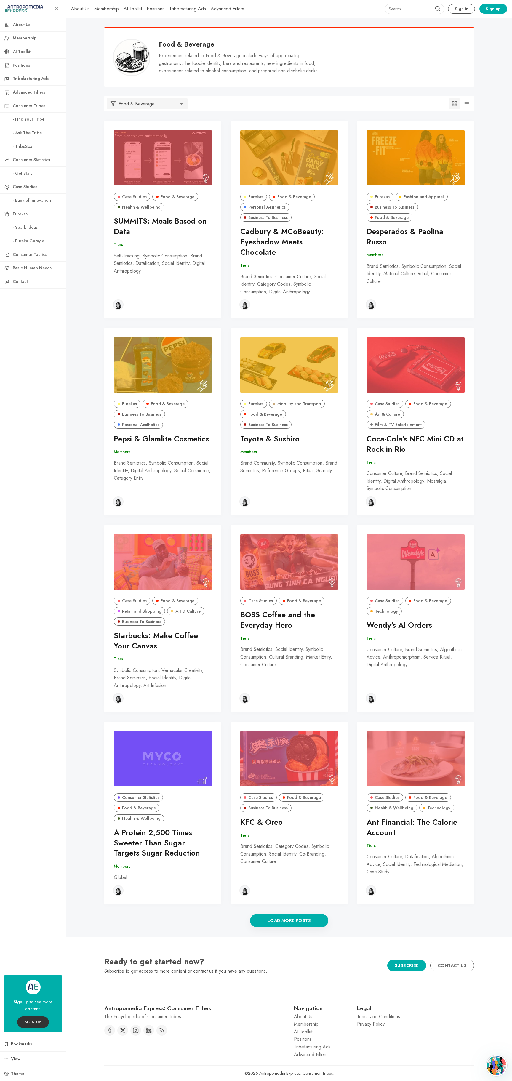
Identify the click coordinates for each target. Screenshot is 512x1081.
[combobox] (414, 9)
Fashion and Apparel (424, 197)
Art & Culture (387, 414)
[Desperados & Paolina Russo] (416, 157)
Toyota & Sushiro (270, 438)
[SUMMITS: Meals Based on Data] (163, 157)
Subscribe (407, 965)
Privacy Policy (371, 1024)
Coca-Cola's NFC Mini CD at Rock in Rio (415, 444)
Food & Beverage (177, 197)
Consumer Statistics (140, 797)
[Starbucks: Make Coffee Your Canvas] (163, 562)
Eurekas (255, 197)
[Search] (437, 8)
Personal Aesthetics (267, 207)
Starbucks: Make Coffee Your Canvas (156, 640)
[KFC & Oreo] (289, 758)
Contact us (452, 965)
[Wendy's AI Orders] (416, 562)
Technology (386, 611)
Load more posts (289, 920)
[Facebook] (109, 1030)
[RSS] (161, 1030)
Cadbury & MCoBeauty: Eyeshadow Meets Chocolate (282, 242)
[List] (466, 103)
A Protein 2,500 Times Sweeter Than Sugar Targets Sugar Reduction (157, 843)
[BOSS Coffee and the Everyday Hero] (289, 562)
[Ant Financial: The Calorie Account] (416, 758)
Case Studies (134, 197)
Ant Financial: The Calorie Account (412, 827)
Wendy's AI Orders (399, 625)
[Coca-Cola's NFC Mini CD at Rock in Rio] (416, 365)
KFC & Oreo (261, 822)
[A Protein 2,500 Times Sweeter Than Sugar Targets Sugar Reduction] (163, 758)
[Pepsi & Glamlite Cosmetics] (163, 365)
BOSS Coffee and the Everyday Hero (277, 620)
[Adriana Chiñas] (118, 304)
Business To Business (268, 217)
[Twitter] (122, 1030)
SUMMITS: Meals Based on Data (160, 226)
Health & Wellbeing (141, 207)
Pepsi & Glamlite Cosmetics (161, 438)
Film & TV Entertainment (398, 424)
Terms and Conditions (378, 1016)
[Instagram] (135, 1030)
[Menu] (56, 9)
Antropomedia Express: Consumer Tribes (296, 1073)
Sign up (493, 9)
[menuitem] (80, 9)
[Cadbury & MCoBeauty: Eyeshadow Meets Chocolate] (289, 157)
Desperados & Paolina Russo (405, 236)
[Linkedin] (148, 1030)
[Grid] (454, 103)
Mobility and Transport (299, 404)
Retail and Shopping (141, 611)
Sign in (461, 9)
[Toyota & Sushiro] (289, 365)
